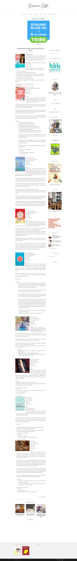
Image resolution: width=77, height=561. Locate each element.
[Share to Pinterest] (43, 497)
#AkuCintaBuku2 (57, 219)
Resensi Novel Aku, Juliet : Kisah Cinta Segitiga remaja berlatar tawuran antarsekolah (56, 241)
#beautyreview (51, 222)
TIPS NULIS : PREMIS (52, 248)
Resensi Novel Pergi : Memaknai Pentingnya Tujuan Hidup (56, 245)
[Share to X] (41, 497)
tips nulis (53, 227)
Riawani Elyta (18, 559)
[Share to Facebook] (40, 497)
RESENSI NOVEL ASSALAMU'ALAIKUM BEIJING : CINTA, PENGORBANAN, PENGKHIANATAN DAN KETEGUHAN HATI (57, 237)
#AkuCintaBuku (51, 219)
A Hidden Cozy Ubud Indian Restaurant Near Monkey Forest (55, 211)
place (49, 227)
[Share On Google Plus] (45, 497)
